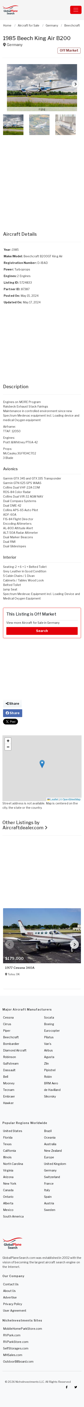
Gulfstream (11, 1063)
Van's (47, 1043)
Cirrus (7, 1024)
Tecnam (8, 1090)
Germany (50, 1170)
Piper (6, 1030)
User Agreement (14, 1310)
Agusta (49, 1057)
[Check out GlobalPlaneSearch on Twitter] (76, 1387)
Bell (5, 1076)
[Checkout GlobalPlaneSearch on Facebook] (66, 1387)
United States (12, 1131)
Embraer (9, 1096)
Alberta (8, 1203)
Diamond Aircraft (15, 1050)
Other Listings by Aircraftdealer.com (23, 825)
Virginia (8, 1170)
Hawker (8, 1103)
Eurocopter (52, 1030)
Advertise (10, 1297)
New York (9, 1183)
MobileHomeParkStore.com (22, 1328)
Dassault (9, 1070)
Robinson (9, 1057)
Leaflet (54, 799)
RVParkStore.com (15, 1341)
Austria (49, 1203)
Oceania (49, 1137)
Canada (8, 1190)
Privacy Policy (12, 1304)
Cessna (8, 1017)
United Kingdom (55, 1164)
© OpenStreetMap (70, 799)
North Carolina (13, 1164)
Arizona (8, 1177)
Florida (7, 1137)
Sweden (49, 1210)
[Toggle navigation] (76, 10)
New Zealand (53, 1150)
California (9, 1150)
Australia (50, 1144)
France (49, 1183)
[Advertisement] (42, 179)
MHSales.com (12, 1355)
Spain (48, 1196)
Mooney (8, 1083)
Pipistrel (49, 1070)
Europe (49, 1157)
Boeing (49, 1024)
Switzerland (52, 1177)
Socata (49, 1017)
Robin (48, 1076)
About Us (9, 1291)
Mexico (8, 1210)
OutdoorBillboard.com (18, 1361)
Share (14, 704)
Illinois (7, 1157)
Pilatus (49, 1037)
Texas (7, 1144)
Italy (47, 1190)
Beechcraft (11, 1037)
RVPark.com (11, 1335)
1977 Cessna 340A (19, 968)
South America (13, 1216)
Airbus (48, 1050)
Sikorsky (50, 1096)
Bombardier (11, 1043)
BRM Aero (51, 1083)
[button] (42, 87)
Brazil (48, 1131)
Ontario (8, 1196)
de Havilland (52, 1090)
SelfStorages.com (15, 1348)
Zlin (46, 1063)
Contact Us (11, 1284)
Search (42, 631)
